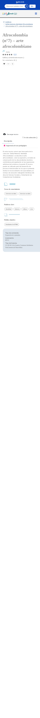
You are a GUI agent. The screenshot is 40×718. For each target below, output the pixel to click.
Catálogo (8, 22)
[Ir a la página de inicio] (10, 14)
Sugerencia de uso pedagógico (16, 145)
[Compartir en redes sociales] (12, 64)
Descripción (8, 141)
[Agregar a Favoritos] (4, 64)
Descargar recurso (12, 134)
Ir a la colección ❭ (31, 137)
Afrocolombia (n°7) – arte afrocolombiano (19, 26)
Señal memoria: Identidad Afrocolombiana (19, 24)
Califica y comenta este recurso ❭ (13, 57)
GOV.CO (20, 2)
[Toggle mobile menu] (36, 13)
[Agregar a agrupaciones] (8, 64)
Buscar (26, 6)
